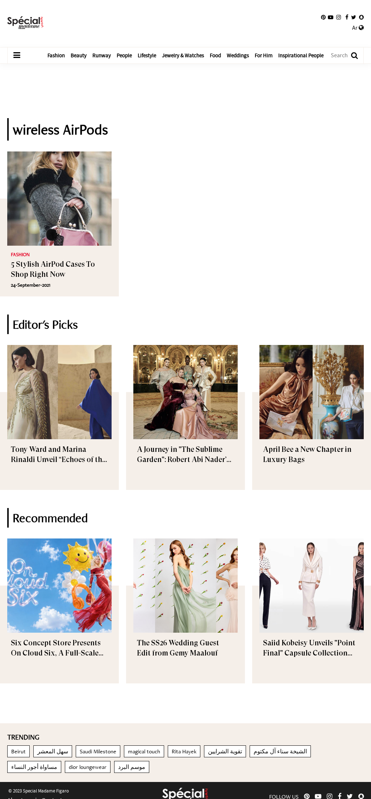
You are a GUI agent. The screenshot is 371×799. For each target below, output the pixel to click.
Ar (355, 28)
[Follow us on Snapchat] (361, 17)
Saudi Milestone (98, 751)
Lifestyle (147, 55)
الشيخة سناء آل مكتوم (280, 751)
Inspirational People (301, 55)
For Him (263, 55)
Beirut (18, 751)
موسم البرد (131, 767)
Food (215, 55)
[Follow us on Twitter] (353, 17)
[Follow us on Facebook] (347, 17)
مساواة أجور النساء (34, 767)
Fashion (56, 55)
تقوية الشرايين (225, 751)
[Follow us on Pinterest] (323, 17)
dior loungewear (88, 767)
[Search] (351, 55)
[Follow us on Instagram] (338, 17)
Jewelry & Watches (183, 55)
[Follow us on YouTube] (330, 17)
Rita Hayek (184, 751)
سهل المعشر (52, 751)
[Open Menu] (17, 55)
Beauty (79, 55)
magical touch (144, 751)
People (124, 55)
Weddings (238, 55)
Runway (101, 55)
